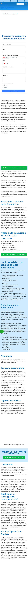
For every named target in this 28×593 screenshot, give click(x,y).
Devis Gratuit (20, 4)
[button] (11, 14)
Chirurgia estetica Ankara (14, 579)
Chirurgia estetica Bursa (14, 577)
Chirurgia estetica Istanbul (14, 586)
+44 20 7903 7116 (15, 568)
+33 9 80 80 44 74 (15, 566)
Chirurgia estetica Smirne (14, 581)
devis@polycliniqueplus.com (14, 573)
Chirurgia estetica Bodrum (14, 588)
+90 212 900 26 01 (15, 571)
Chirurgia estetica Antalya (14, 583)
